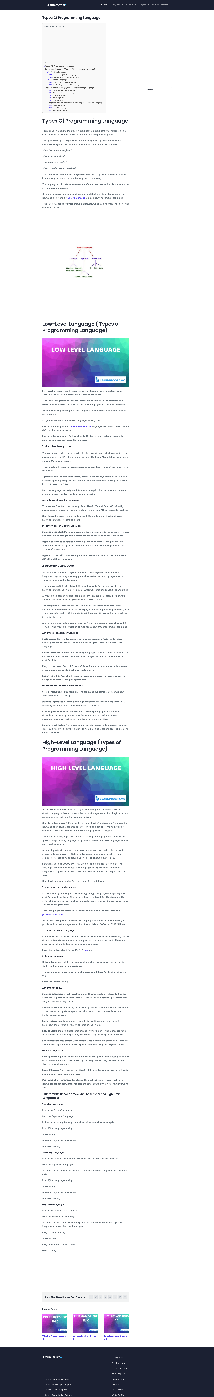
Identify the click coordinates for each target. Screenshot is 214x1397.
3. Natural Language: (60, 95)
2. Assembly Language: (58, 80)
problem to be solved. (53, 914)
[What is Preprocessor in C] (54, 1323)
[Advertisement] (74, 44)
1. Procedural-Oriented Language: (65, 90)
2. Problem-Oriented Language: (64, 93)
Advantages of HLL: (60, 98)
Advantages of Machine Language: (64, 75)
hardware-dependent (80, 426)
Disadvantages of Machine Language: (65, 77)
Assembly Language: (60, 108)
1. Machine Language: (57, 72)
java (85, 950)
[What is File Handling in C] (85, 1323)
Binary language (76, 197)
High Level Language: (60, 110)
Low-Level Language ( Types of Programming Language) (70, 69)
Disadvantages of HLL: (61, 100)
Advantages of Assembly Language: (65, 82)
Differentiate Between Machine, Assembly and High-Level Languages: (76, 103)
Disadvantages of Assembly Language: (66, 85)
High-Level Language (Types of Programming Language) (69, 88)
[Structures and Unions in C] (116, 1323)
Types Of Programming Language (59, 66)
